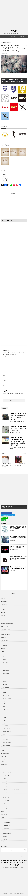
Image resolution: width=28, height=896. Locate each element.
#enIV (5, 717)
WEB (3, 750)
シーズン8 (6, 783)
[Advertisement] (14, 14)
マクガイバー (6, 800)
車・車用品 (4, 814)
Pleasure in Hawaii (7, 742)
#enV (5, 720)
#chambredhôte (7, 822)
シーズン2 (6, 792)
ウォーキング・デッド (7, 772)
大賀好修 (5, 839)
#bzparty (5, 656)
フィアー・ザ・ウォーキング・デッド (11, 789)
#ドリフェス (5, 640)
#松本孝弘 (13, 36)
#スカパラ (4, 637)
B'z (4, 36)
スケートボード (5, 753)
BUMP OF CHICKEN (7, 189)
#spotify (5, 681)
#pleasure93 (5, 676)
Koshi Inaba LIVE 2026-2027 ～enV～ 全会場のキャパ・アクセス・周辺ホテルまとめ (18, 538)
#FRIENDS (5, 659)
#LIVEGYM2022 (6, 667)
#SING (5, 723)
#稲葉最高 (6, 725)
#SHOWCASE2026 (6, 629)
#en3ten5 (6, 712)
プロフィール (17, 856)
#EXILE (3, 607)
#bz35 (4, 654)
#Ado (3, 598)
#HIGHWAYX (5, 662)
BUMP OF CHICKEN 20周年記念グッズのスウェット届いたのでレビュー (18, 428)
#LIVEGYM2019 (6, 665)
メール (5, 380)
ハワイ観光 (4, 756)
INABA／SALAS (7, 728)
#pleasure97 (5, 678)
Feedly (3, 520)
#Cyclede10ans (7, 825)
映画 (3, 761)
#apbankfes (4, 601)
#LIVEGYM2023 (6, 670)
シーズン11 (6, 778)
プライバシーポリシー (8, 856)
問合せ (22, 856)
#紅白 (3, 648)
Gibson (4, 737)
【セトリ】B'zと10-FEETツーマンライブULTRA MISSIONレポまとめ (18, 567)
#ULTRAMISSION (6, 634)
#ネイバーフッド (6, 695)
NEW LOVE (5, 739)
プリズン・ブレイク (7, 797)
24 (3, 767)
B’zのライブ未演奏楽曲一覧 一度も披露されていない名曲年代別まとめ (18, 557)
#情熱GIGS (4, 645)
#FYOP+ (4, 615)
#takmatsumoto (5, 631)
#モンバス (4, 643)
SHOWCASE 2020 (6, 745)
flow (4, 734)
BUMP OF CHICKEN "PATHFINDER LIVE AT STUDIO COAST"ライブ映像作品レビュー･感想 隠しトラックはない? (18, 441)
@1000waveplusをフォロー (8, 515)
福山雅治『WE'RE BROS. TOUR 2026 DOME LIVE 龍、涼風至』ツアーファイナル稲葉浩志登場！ (18, 527)
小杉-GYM (5, 842)
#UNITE (4, 692)
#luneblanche (6, 828)
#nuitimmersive (7, 831)
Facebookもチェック (6, 512)
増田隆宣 (5, 836)
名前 (4, 375)
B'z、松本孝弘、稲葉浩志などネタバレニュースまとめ (14, 867)
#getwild (4, 620)
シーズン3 (6, 795)
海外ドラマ (4, 764)
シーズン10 (6, 775)
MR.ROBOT (5, 770)
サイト (4, 385)
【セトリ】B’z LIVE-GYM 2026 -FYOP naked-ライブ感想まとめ (17, 547)
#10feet (4, 595)
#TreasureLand (6, 687)
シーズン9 (6, 786)
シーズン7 (6, 781)
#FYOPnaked (5, 618)
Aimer (4, 819)
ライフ (3, 759)
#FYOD (3, 609)
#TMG (5, 703)
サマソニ (5, 748)
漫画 (3, 811)
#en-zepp (6, 709)
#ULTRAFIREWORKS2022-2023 (9, 689)
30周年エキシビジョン (7, 731)
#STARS (5, 684)
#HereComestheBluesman (7, 623)
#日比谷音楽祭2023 (7, 698)
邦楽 (3, 817)
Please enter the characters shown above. (13, 393)
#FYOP (3, 612)
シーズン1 (6, 803)
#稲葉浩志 (22, 36)
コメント (5, 356)
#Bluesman (4, 604)
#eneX (5, 714)
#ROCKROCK (5, 626)
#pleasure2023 (6, 673)
